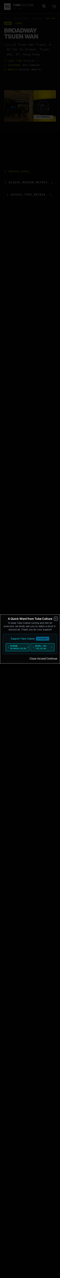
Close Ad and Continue (43, 658)
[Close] (55, 618)
